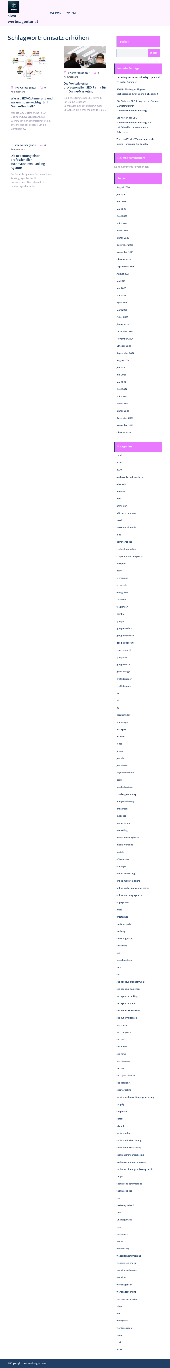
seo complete (124, 1032)
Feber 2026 (122, 230)
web (119, 1227)
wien (119, 1306)
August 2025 (123, 274)
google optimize (125, 636)
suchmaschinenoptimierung (131, 1162)
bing (119, 535)
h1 (118, 693)
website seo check (126, 1263)
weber (120, 1241)
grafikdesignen (124, 679)
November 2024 (125, 339)
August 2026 (123, 187)
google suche (123, 664)
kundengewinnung (126, 794)
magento (121, 816)
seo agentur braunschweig (130, 982)
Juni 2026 (121, 202)
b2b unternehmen (126, 513)
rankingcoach (124, 924)
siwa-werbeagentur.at (23, 18)
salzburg (121, 931)
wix (118, 1313)
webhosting (123, 1248)
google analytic (125, 628)
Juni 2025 (121, 288)
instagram (122, 729)
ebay (119, 571)
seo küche (122, 1047)
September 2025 (125, 267)
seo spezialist (123, 1083)
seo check (122, 1025)
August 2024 (123, 360)
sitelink (120, 1126)
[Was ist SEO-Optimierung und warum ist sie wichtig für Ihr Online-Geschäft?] (29, 64)
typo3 (120, 1213)
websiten (121, 1277)
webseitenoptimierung (129, 1256)
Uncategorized (124, 1220)
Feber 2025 (122, 317)
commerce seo (124, 542)
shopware (122, 1112)
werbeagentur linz (126, 1292)
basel (119, 520)
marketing (122, 830)
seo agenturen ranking (128, 1011)
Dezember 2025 (125, 245)
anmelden (122, 506)
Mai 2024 (121, 382)
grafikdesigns (123, 686)
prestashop (122, 917)
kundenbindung (125, 787)
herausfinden (123, 715)
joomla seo (122, 765)
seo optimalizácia (126, 1075)
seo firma (121, 1039)
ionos (119, 744)
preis (119, 910)
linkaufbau (122, 809)
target (120, 1176)
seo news (121, 1054)
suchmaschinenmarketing (130, 1155)
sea (118, 953)
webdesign (122, 1234)
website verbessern (127, 1270)
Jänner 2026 (123, 238)
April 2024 (122, 389)
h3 (118, 708)
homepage (122, 722)
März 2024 (122, 396)
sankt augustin (124, 938)
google (120, 621)
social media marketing (129, 1148)
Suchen (124, 41)
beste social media (126, 527)
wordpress (122, 1321)
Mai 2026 (121, 209)
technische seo (124, 1191)
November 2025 (125, 252)
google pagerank (125, 643)
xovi (119, 1342)
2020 (119, 470)
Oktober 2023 (124, 432)
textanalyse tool (125, 1205)
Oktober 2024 (124, 346)
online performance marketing (133, 888)
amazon (121, 491)
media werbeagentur (128, 838)
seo (118, 974)
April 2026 (122, 216)
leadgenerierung (125, 801)
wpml (120, 1335)
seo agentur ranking (127, 996)
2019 (119, 463)
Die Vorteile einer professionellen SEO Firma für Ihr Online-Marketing (85, 87)
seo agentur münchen (128, 989)
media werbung (125, 845)
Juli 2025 (121, 281)
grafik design (123, 672)
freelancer (122, 607)
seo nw (120, 1068)
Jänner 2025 (123, 324)
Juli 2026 (121, 194)
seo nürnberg (124, 1061)
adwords (121, 484)
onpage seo (122, 902)
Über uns (55, 13)
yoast (119, 1349)
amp (119, 499)
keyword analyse (125, 773)
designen (121, 563)
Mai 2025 (121, 295)
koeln (119, 780)
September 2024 (125, 353)
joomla (120, 758)
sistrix (120, 1119)
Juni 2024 (121, 375)
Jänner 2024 (123, 411)
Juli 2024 (121, 368)
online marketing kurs (128, 881)
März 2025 (122, 310)
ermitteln (122, 585)
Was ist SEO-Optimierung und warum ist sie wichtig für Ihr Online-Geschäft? (32, 102)
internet (121, 737)
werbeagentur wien (127, 1299)
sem (119, 967)
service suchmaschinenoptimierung (135, 1097)
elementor (122, 578)
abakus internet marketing (131, 477)
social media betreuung (129, 1140)
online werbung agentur (129, 895)
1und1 (120, 455)
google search (124, 650)
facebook (121, 599)
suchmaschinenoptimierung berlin (135, 1169)
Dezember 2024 (125, 331)
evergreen (122, 592)
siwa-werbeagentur (25, 88)
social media (123, 1133)
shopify (120, 1104)
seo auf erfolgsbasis (127, 1018)
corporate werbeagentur (130, 556)
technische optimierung (129, 1184)
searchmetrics (124, 960)
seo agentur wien (126, 1003)
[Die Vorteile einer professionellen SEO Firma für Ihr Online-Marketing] (85, 57)
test (119, 1198)
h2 (118, 700)
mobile (120, 852)
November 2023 (125, 425)
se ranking (122, 946)
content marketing (127, 549)
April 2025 (122, 303)
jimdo (120, 751)
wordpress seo (124, 1328)
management (124, 823)
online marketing (126, 873)
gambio (121, 614)
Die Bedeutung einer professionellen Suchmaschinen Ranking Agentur (28, 162)
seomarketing (124, 1090)
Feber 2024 (122, 404)
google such (123, 657)
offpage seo (123, 859)
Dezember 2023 (125, 418)
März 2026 (122, 223)
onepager (122, 866)
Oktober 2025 (124, 259)
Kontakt (71, 13)
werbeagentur (124, 1285)
